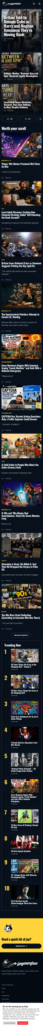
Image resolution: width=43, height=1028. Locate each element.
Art (29, 119)
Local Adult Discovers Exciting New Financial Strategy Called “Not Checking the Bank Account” (21, 214)
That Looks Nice (7, 985)
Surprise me (21, 946)
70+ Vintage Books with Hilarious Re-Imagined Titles (24, 876)
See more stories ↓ (21, 635)
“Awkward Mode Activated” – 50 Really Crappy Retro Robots (23, 769)
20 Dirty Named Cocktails (21, 851)
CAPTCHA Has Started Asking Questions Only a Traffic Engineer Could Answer (21, 417)
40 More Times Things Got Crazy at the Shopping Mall (24, 691)
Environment (7, 362)
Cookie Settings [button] (9, 1023)
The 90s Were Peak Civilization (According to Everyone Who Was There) (21, 616)
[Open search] (34, 4)
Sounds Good (6, 1002)
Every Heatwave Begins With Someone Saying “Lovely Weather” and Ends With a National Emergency (21, 368)
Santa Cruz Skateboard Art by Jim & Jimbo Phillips (24, 717)
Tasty (4, 560)
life (3, 260)
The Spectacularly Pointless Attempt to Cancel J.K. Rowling (20, 315)
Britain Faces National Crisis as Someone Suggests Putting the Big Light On (21, 264)
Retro (4, 611)
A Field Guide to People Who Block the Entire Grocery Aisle (20, 466)
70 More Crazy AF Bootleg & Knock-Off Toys (24, 826)
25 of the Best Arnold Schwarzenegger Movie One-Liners (24, 902)
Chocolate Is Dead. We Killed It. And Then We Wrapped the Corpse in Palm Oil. (20, 566)
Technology (7, 413)
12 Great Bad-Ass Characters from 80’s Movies (24, 743)
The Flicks (5, 999)
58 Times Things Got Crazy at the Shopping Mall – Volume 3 (23, 665)
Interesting (5, 995)
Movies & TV (6, 160)
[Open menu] (39, 4)
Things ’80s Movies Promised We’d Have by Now (21, 165)
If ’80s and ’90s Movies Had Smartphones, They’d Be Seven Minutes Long (21, 515)
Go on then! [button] (23, 1023)
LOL (11, 119)
